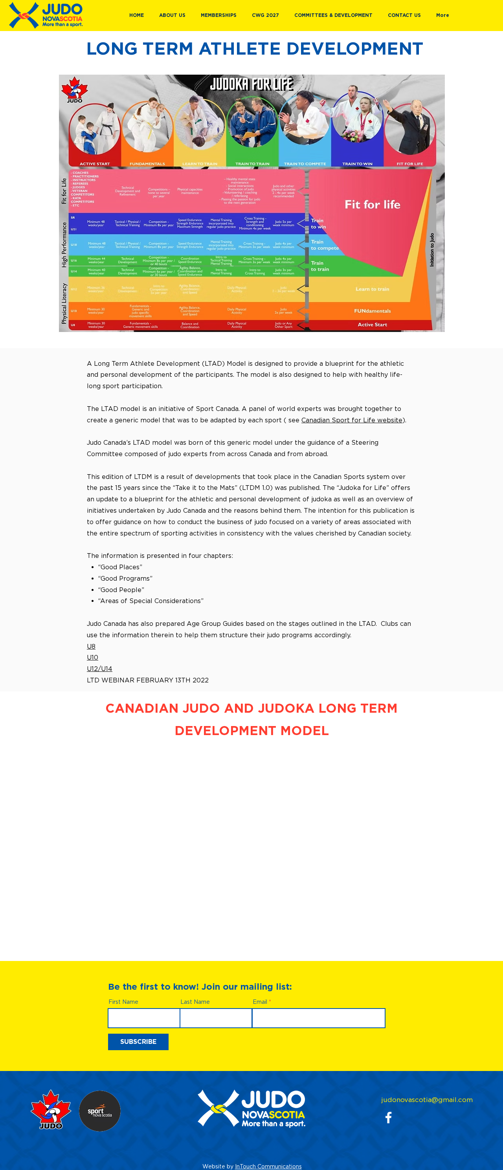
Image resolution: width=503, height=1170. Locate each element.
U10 (92, 657)
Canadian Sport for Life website (351, 420)
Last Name (195, 1002)
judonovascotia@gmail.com (427, 1099)
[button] (174, 15)
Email (260, 1002)
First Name (123, 1002)
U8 (91, 646)
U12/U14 (99, 668)
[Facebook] (388, 1117)
